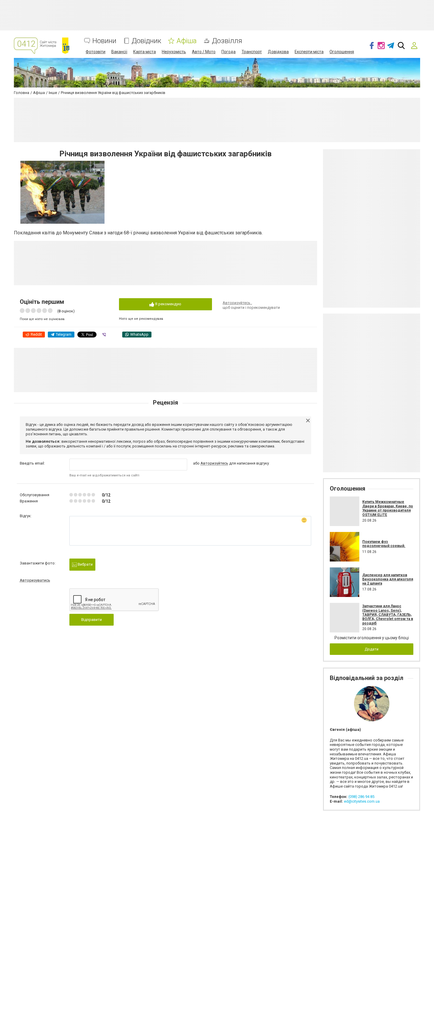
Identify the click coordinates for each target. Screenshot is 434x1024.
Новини (104, 41)
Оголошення (341, 51)
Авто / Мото (204, 51)
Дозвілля (227, 41)
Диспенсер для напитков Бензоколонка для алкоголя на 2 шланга (387, 579)
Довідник (146, 41)
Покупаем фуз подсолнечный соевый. (383, 544)
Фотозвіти (95, 51)
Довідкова (278, 51)
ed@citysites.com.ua (362, 801)
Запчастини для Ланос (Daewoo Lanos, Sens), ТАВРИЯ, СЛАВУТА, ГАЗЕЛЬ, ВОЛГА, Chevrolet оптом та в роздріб (387, 614)
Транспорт (252, 51)
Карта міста (144, 51)
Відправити (91, 619)
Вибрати (85, 564)
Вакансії (119, 51)
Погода (228, 51)
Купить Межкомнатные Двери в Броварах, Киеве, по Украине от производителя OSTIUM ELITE (387, 508)
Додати (371, 649)
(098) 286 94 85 (361, 796)
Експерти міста (309, 51)
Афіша (187, 41)
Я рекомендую (167, 304)
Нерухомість (174, 51)
